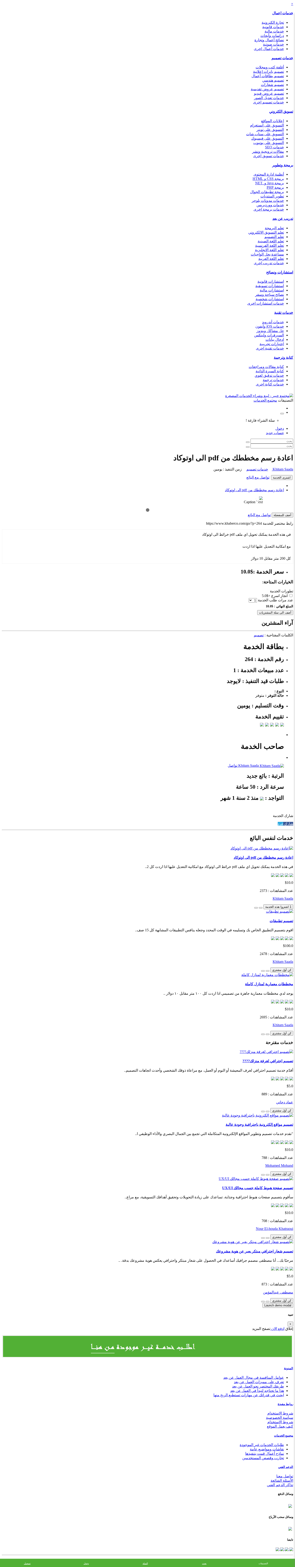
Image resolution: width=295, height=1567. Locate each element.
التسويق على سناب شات (265, 134)
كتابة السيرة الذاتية (270, 371)
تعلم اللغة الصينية (271, 241)
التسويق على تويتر (270, 130)
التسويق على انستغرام (267, 125)
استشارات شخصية (270, 299)
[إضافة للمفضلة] (261, 907)
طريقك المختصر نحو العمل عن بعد (258, 1386)
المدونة (288, 1368)
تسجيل (27, 1563)
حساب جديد (275, 433)
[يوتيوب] (281, 1549)
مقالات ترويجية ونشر (268, 151)
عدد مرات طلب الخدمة (275, 600)
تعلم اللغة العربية (271, 259)
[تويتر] (286, 1549)
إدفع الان (277, 1329)
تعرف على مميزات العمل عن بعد (259, 1382)
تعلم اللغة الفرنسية (269, 245)
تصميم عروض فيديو (269, 93)
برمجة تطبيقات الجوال (267, 192)
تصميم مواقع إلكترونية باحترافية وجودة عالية (259, 1124)
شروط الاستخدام (280, 1413)
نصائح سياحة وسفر (269, 295)
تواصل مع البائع (257, 477)
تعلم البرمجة (274, 228)
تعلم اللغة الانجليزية (269, 250)
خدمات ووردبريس (270, 205)
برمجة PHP (275, 187)
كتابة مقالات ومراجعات (266, 367)
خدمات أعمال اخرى (269, 49)
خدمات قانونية (273, 27)
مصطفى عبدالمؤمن (278, 1292)
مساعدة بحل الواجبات (267, 254)
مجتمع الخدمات (283, 1435)
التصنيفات (263, 1563)
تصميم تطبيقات (281, 921)
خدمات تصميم (282, 58)
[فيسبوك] (291, 1549)
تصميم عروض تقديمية (267, 89)
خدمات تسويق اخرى (268, 156)
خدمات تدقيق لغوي (269, 375)
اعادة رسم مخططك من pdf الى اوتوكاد (254, 490)
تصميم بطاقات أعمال (267, 76)
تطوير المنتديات (272, 196)
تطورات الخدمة (281, 591)
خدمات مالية (274, 31)
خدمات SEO (274, 147)
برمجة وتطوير (282, 165)
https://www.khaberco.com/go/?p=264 (234, 523)
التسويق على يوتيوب (268, 143)
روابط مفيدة (285, 1404)
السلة (145, 1563)
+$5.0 (266, 596)
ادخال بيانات (275, 339)
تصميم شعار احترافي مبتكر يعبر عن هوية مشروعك (254, 1251)
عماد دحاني (284, 1102)
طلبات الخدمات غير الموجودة (262, 1445)
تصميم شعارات (272, 85)
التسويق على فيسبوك (267, 138)
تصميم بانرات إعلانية (268, 71)
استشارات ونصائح (279, 272)
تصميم (259, 635)
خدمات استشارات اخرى (265, 303)
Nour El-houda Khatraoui (274, 1229)
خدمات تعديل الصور (269, 98)
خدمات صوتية (273, 44)
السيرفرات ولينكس (269, 335)
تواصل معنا (284, 1476)
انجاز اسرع (279, 596)
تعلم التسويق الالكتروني (266, 232)
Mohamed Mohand (279, 1165)
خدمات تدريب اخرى (269, 263)
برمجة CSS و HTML (268, 179)
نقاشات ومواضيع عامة (267, 1449)
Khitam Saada (282, 469)
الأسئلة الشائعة (282, 1480)
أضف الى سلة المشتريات (275, 612)
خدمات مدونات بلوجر (268, 201)
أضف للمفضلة (282, 515)
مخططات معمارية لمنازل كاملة (269, 984)
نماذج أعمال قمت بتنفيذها (264, 1453)
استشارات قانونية (270, 281)
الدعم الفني (285, 1467)
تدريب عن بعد (282, 218)
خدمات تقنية (283, 313)
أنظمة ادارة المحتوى (269, 174)
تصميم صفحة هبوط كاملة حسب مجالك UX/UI (257, 1188)
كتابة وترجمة (283, 357)
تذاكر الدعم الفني (280, 1485)
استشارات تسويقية (269, 286)
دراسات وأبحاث (272, 36)
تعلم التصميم (274, 237)
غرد (280, 824)
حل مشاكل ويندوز (270, 331)
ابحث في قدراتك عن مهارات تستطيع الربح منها (248, 1395)
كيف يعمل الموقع (280, 1426)
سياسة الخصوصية (279, 1418)
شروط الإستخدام (280, 1422)
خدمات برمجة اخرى (269, 209)
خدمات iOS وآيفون (269, 326)
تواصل (232, 765)
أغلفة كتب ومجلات (270, 67)
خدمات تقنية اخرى (270, 348)
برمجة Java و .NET (269, 183)
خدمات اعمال (282, 13)
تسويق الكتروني (281, 111)
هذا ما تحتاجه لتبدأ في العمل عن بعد (257, 1391)
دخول (279, 428)
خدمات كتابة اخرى (270, 384)
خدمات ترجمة (273, 380)
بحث (204, 1563)
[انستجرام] (277, 1549)
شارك (288, 824)
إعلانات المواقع (272, 121)
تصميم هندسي (273, 80)
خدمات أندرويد (273, 322)
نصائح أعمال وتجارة (269, 40)
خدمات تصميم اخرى (268, 102)
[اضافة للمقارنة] (256, 907)
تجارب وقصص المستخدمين (263, 1458)
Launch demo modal (277, 1305)
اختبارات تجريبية (272, 344)
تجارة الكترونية (273, 22)
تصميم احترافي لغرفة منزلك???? (267, 1061)
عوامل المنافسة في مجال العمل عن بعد (253, 1377)
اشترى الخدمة (282, 477)
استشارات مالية (272, 290)
